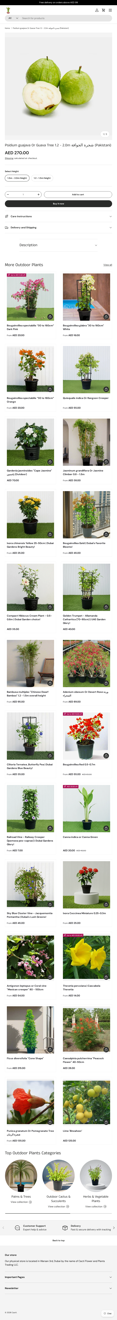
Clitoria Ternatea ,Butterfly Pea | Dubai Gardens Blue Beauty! (30, 766)
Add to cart (78, 194)
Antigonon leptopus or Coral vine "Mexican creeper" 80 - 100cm (26, 987)
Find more (70, 2)
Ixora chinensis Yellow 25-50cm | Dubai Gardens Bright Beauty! (30, 545)
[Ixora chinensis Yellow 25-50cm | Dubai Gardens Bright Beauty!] (30, 514)
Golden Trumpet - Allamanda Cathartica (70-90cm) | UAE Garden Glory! (84, 619)
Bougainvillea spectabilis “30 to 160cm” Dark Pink (30, 327)
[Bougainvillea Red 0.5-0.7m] (86, 736)
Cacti (14, 1312)
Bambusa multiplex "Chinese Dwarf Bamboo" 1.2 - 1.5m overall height (27, 693)
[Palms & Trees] (21, 1176)
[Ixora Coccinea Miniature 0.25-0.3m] (86, 884)
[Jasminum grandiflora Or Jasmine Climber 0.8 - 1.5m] (86, 442)
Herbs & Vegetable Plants (95, 1199)
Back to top (59, 1240)
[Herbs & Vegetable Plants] (96, 1176)
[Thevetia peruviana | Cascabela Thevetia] (86, 957)
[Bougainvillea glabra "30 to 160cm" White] (86, 297)
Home (7, 28)
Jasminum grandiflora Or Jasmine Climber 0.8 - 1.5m (83, 472)
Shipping (9, 158)
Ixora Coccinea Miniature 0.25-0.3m (84, 913)
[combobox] (58, 18)
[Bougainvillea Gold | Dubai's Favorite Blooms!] (86, 514)
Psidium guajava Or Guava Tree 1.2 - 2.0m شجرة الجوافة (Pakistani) (41, 28)
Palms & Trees (21, 1196)
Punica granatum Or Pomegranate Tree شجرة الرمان (30, 1132)
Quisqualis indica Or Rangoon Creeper (86, 398)
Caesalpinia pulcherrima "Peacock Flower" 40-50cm (83, 1060)
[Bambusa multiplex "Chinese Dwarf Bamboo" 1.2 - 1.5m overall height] (30, 663)
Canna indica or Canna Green (80, 837)
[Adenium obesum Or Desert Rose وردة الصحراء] (86, 663)
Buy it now (58, 203)
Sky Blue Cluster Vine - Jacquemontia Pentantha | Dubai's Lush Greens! (29, 915)
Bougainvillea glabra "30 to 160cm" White (83, 327)
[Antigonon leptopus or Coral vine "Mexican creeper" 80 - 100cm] (30, 957)
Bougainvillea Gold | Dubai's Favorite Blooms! (84, 545)
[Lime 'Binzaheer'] (86, 1102)
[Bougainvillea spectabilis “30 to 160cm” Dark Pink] (30, 297)
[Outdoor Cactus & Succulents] (58, 1176)
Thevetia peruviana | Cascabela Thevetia (81, 987)
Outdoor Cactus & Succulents (58, 1199)
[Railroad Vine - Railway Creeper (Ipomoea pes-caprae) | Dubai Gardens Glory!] (30, 808)
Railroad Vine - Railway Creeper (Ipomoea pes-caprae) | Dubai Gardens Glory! (30, 840)
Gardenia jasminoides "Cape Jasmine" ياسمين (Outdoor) (29, 472)
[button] (103, 10)
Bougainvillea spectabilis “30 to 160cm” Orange (30, 399)
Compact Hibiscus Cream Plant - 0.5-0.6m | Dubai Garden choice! (29, 617)
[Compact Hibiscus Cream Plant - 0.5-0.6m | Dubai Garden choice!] (30, 587)
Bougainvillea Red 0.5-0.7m (79, 764)
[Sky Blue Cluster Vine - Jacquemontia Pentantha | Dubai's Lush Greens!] (30, 884)
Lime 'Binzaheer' (72, 1131)
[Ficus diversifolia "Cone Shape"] (30, 1030)
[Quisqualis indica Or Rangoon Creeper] (86, 369)
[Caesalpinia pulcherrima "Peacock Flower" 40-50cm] (86, 1030)
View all (107, 264)
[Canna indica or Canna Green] (86, 808)
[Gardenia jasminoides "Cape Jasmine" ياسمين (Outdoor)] (30, 442)
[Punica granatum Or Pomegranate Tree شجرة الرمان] (30, 1102)
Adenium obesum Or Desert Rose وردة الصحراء (85, 693)
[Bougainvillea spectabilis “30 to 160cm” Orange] (30, 369)
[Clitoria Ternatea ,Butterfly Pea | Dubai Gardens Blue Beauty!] (30, 736)
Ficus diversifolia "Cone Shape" (25, 1058)
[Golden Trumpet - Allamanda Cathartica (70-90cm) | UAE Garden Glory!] (86, 587)
